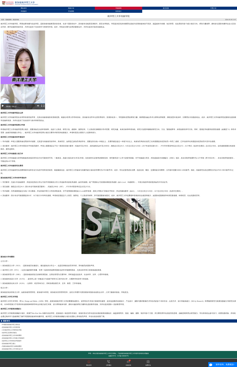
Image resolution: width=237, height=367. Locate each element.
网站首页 (24, 8)
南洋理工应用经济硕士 (9, 333)
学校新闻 (118, 8)
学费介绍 (213, 8)
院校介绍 (71, 8)
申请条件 (24, 11)
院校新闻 (8, 19)
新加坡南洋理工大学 (25, 2)
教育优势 (166, 8)
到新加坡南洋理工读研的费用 (11, 346)
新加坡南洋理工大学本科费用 (11, 335)
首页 (2, 19)
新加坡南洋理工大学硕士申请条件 (13, 338)
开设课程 (71, 11)
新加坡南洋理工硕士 (9, 343)
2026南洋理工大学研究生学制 (11, 330)
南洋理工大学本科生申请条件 (11, 341)
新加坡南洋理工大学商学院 (11, 327)
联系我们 (118, 11)
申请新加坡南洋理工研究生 (11, 324)
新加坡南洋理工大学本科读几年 (12, 349)
